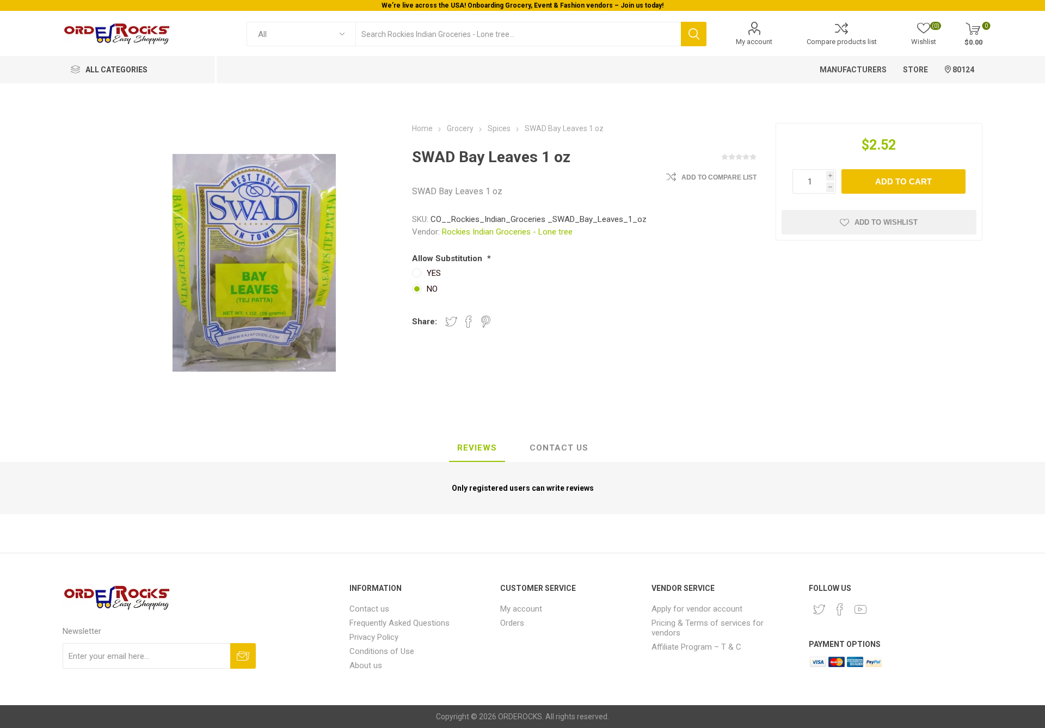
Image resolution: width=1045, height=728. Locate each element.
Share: (424, 321)
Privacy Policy (373, 637)
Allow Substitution (448, 258)
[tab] (477, 448)
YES (434, 273)
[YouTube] (860, 609)
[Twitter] (819, 609)
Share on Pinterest (485, 322)
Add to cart (903, 181)
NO (432, 289)
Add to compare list (719, 177)
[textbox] (518, 34)
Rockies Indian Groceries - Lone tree (507, 232)
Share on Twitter (451, 322)
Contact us (369, 609)
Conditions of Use (381, 651)
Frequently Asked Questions (399, 623)
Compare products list (842, 42)
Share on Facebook (469, 322)
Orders (512, 623)
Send (243, 656)
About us (365, 665)
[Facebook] (840, 609)
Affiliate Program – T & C (696, 647)
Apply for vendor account (696, 609)
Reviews (477, 448)
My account (754, 42)
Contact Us (559, 448)
